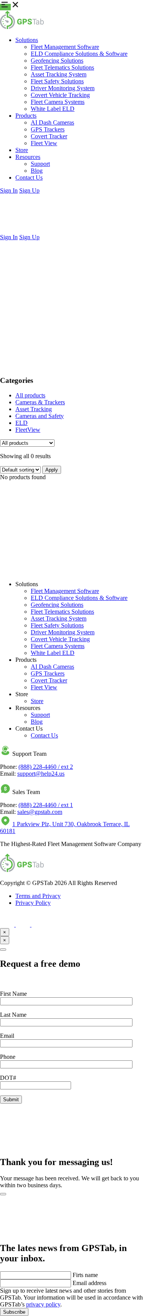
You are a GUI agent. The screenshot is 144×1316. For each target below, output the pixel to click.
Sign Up (29, 190)
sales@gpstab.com (39, 812)
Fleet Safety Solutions (57, 81)
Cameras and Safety (39, 416)
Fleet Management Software (65, 47)
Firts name (85, 1275)
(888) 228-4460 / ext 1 (45, 805)
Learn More (14, 571)
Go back (10, 316)
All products (30, 395)
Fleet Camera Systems (57, 102)
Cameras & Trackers (40, 402)
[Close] (3, 949)
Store (21, 150)
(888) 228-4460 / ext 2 (45, 766)
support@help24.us (41, 773)
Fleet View (44, 143)
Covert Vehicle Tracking (60, 95)
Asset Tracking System (58, 74)
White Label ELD (52, 108)
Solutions (26, 40)
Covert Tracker (49, 136)
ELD (21, 423)
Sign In (9, 190)
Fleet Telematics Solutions (62, 67)
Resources (27, 157)
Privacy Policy (33, 902)
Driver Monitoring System (62, 88)
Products (25, 115)
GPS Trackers (48, 129)
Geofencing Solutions (57, 60)
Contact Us (29, 177)
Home (22, 250)
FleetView (27, 429)
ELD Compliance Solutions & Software (79, 53)
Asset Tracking (33, 409)
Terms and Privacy (38, 896)
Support (40, 163)
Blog (37, 170)
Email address (89, 1283)
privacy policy (43, 1304)
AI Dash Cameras (52, 122)
